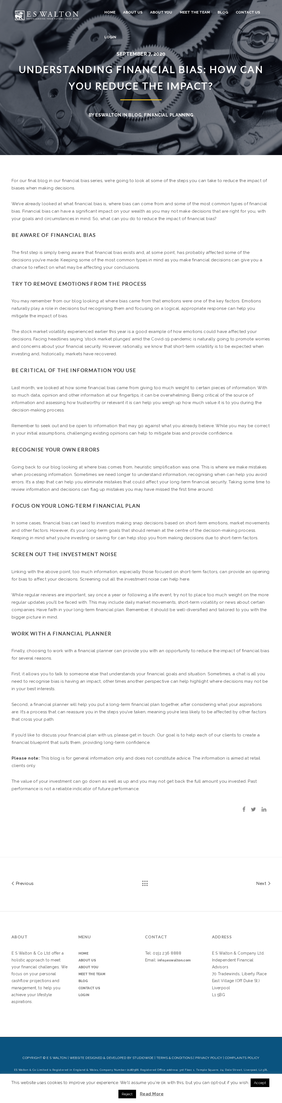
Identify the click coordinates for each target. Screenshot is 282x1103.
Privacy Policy (208, 1058)
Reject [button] (127, 1094)
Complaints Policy (242, 1058)
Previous (24, 883)
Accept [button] (260, 1083)
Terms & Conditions (174, 1058)
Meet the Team (195, 12)
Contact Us (248, 12)
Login (110, 37)
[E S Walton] (47, 14)
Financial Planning (168, 115)
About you (161, 12)
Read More (152, 1093)
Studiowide (143, 1058)
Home (109, 12)
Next (261, 883)
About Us (132, 12)
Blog (223, 12)
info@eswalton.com (174, 960)
